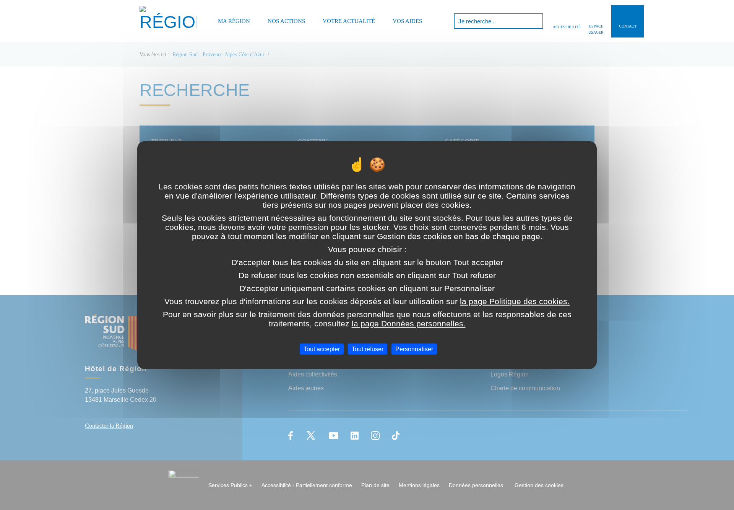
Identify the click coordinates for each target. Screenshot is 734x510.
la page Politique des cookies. (515, 301)
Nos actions (286, 21)
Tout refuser (367, 349)
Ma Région (234, 21)
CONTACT (628, 26)
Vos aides (407, 21)
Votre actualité (349, 21)
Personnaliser (414, 349)
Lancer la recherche (536, 21)
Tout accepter (322, 349)
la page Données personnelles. (409, 323)
